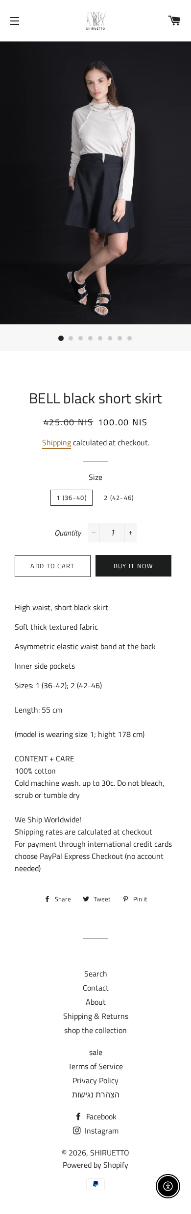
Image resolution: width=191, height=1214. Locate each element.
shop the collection (95, 1030)
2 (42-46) (119, 497)
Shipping (56, 442)
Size (95, 477)
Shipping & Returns (95, 1016)
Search (95, 973)
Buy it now (134, 566)
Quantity (67, 532)
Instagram (101, 1130)
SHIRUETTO (109, 1152)
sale (95, 1052)
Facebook (100, 1116)
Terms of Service (95, 1066)
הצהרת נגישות (95, 1094)
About (96, 1002)
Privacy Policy (95, 1080)
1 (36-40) (71, 497)
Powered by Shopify (95, 1165)
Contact (96, 988)
